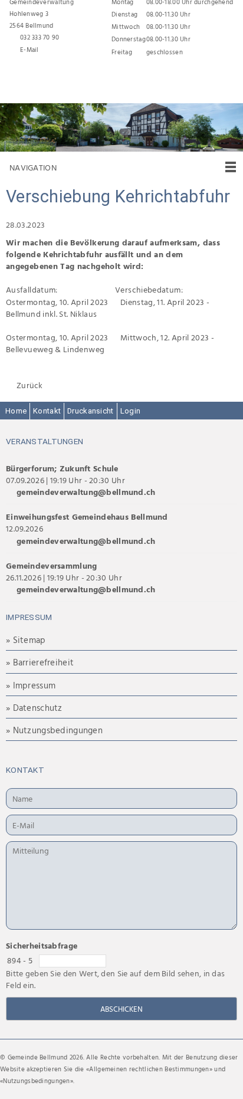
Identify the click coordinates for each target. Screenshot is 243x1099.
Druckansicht (90, 410)
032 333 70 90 (40, 37)
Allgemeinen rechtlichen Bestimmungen (149, 1069)
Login (130, 410)
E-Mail (29, 49)
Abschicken (121, 1009)
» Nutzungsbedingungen (54, 730)
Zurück (30, 385)
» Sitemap (26, 640)
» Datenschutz (34, 707)
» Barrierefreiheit (40, 662)
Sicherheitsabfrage (41, 945)
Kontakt (47, 410)
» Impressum (30, 685)
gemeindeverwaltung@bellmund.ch (86, 491)
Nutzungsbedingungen (36, 1080)
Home (16, 410)
